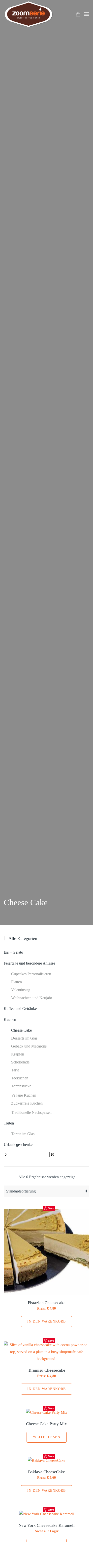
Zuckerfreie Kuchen (27, 1103)
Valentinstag (20, 990)
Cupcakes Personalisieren (31, 974)
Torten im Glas (22, 1134)
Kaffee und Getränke (20, 1008)
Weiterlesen (46, 1437)
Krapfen (17, 1054)
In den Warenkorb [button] (46, 1321)
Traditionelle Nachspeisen (31, 1112)
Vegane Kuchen (23, 1095)
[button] (86, 14)
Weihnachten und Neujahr (31, 998)
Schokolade (20, 1062)
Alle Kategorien (22, 938)
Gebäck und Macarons (29, 1046)
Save (51, 1208)
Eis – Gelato (13, 952)
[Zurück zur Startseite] (28, 14)
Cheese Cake (21, 1030)
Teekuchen (19, 1078)
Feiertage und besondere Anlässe (29, 963)
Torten (9, 1123)
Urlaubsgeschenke (18, 1144)
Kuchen (10, 1019)
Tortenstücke (21, 1086)
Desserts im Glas (24, 1038)
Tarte (15, 1070)
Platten (16, 982)
